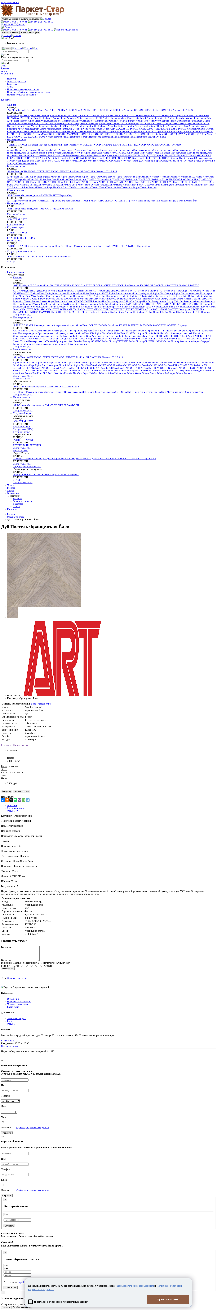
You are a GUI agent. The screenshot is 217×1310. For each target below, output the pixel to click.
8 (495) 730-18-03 (44, 21)
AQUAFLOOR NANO (24, 368)
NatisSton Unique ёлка (80, 187)
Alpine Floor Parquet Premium (155, 176)
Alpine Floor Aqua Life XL (90, 118)
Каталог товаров (15, 272)
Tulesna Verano (98, 187)
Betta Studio (38, 370)
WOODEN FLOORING (158, 144)
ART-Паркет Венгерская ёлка (60, 200)
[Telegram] (28, 800)
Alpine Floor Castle (93, 152)
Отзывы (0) (12, 810)
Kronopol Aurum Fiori (94, 131)
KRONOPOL (151, 110)
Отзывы (11, 1024)
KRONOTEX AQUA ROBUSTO (121, 134)
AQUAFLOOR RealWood (123, 179)
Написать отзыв (21, 745)
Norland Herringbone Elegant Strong (63, 136)
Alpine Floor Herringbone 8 (133, 118)
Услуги (4, 65)
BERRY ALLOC (65, 110)
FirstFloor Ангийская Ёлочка (189, 184)
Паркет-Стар (65, 195)
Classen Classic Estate (180, 123)
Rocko (15, 187)
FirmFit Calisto (130, 184)
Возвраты (12, 84)
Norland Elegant (117, 136)
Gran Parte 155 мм (51, 155)
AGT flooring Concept (76, 115)
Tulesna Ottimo (113, 187)
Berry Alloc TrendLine (105, 123)
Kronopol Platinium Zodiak (70, 131)
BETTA (40, 171)
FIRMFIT (64, 171)
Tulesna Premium (148, 187)
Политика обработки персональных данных (29, 92)
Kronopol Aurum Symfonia (20, 131)
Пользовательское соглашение (22, 94)
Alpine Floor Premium (38, 120)
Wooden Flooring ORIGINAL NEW (105, 160)
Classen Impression (200, 123)
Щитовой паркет (15, 224)
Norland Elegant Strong (136, 136)
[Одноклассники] (7, 800)
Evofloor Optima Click (47, 184)
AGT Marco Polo (161, 115)
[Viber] (19, 800)
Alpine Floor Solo (31, 179)
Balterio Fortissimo (65, 123)
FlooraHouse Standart (48, 126)
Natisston (101, 171)
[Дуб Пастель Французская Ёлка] (44, 606)
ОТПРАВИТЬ (10, 1287)
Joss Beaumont (126, 110)
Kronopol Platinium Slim (45, 131)
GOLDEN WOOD (91, 144)
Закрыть (6, 1307)
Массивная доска (15, 190)
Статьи (10, 86)
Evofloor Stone (83, 184)
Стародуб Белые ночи (172, 160)
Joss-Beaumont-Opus (194, 126)
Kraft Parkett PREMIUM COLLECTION (112, 158)
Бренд (10, 1021)
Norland (177, 110)
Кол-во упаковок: (10, 766)
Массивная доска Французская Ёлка (179, 200)
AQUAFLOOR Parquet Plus (28, 182)
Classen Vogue (30, 126)
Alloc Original (177, 115)
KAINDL (139, 110)
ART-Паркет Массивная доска (23, 195)
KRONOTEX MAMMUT (66, 134)
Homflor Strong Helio (152, 126)
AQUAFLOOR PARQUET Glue (135, 182)
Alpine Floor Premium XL (183, 176)
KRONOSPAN (88, 171)
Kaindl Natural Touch (99, 128)
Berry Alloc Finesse (125, 123)
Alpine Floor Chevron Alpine (75, 176)
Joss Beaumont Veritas (57, 128)
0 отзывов (6, 745)
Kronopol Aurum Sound (187, 131)
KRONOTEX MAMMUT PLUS (41, 312)
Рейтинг (5, 965)
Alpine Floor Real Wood (73, 179)
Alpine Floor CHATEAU (115, 152)
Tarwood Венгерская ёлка (199, 158)
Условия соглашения (17, 1004)
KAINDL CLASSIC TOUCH (124, 128)
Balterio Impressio (33, 123)
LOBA (31, 256)
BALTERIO (50, 110)
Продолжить (7, 969)
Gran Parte (107, 144)
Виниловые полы (16, 166)
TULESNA (111, 171)
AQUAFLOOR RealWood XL (150, 179)
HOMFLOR (111, 110)
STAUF (39, 256)
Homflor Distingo (118, 126)
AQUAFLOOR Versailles (97, 179)
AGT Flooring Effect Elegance (21, 115)
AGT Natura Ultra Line (98, 115)
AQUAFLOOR (28, 171)
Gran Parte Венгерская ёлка (74, 155)
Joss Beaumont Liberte (36, 128)
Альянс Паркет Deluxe (18, 150)
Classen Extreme (15, 126)
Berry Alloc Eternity (145, 123)
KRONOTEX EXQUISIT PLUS (30, 136)
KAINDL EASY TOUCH (174, 128)
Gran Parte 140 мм (33, 155)
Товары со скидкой (16, 1018)
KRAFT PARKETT (123, 144)
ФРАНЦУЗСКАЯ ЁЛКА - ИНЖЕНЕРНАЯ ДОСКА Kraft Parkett (53, 338)
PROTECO (187, 110)
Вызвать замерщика (30, 19)
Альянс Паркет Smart (103, 150)
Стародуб (176, 144)
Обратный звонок (10, 19)
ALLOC (26, 110)
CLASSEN (80, 110)
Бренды (5, 68)
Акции (4, 71)
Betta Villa (19, 184)
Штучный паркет (16, 227)
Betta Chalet (30, 184)
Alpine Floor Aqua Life (65, 118)
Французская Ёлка (16, 978)
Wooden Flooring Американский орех (142, 160)
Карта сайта (13, 1007)
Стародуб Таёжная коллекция (22, 163)
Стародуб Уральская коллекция (199, 160)
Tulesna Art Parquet (130, 187)
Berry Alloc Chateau (84, 123)
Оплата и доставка (16, 81)
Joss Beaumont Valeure (30, 304)
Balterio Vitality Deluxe (172, 120)
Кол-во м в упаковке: (12, 772)
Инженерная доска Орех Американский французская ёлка (36, 152)
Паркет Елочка (14, 240)
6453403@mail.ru (16, 24)
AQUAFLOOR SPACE (163, 182)
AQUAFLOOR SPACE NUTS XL (192, 182)
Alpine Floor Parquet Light (128, 176)
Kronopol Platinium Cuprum (200, 128)
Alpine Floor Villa (75, 152)
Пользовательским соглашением (135, 1285)
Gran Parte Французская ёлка (103, 155)
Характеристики (15, 808)
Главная (11, 514)
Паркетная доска (15, 203)
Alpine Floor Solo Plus (50, 179)
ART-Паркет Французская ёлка (91, 200)
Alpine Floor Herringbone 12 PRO (65, 120)
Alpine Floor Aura (111, 118)
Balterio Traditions (119, 120)
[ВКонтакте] (3, 800)
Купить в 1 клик (21, 791)
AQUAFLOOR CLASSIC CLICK (59, 182)
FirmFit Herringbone (165, 184)
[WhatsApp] (23, 800)
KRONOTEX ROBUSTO (33, 309)
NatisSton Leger (45, 187)
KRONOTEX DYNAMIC (177, 134)
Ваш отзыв (6, 960)
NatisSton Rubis (61, 187)
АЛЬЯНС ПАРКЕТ (49, 195)
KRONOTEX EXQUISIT (92, 134)
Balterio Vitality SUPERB (25, 298)
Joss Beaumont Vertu (78, 128)
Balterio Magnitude (193, 120)
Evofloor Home (115, 184)
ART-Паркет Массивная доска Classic (26, 200)
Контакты (6, 99)
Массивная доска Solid (149, 200)
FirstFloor (75, 171)
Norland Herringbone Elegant (95, 136)
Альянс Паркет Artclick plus (44, 150)
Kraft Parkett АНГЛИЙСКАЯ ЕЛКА (175, 155)
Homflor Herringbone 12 (97, 126)
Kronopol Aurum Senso (116, 131)
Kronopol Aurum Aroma (164, 131)
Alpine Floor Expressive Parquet (45, 176)
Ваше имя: (6, 947)
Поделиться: (7, 797)
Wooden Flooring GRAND (48, 160)
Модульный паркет (16, 214)
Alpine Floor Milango (17, 120)
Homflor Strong (134, 126)
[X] (11, 800)
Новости (11, 78)
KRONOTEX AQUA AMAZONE (36, 134)
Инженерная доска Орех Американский (134, 150)
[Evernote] (15, 800)
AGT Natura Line (118, 115)
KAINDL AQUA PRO (150, 128)
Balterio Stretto (49, 123)
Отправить (9, 1226)
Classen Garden (162, 123)
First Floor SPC (40, 373)
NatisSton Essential (28, 187)
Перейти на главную (22, 1307)
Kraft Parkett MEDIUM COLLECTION (137, 155)
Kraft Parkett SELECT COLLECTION (151, 158)
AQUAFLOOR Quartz (87, 182)
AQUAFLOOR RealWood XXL (181, 179)
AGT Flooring (14, 110)
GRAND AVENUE (16, 118)
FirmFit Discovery (146, 184)
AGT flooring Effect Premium (50, 115)
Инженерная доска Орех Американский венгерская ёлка (183, 150)
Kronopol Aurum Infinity (140, 131)
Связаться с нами (9, 1046)
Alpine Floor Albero (177, 118)
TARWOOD (139, 144)
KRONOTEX (165, 110)
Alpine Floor (37, 110)
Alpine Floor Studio (136, 152)
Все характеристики (41, 703)
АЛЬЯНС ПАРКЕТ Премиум (122, 200)
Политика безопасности (19, 1001)
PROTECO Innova (157, 136)
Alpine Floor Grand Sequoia (102, 176)
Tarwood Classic (178, 158)
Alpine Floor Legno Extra (199, 118)
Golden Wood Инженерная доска (162, 152)
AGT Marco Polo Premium (140, 115)
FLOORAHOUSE (95, 110)
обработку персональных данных (32, 1127)
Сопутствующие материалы (21, 251)
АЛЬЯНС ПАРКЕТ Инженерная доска (27, 144)
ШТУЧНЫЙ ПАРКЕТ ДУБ (21, 238)
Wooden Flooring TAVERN (74, 160)
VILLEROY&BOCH (62, 208)
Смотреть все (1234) (23, 314)
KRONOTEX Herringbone (151, 134)
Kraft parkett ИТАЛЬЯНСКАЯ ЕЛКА (73, 158)
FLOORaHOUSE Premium (72, 126)
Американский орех (58, 144)
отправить (6, 1133)
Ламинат (11, 104)
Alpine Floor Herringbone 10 (96, 120)
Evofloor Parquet (99, 184)
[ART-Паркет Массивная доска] (62, 695)
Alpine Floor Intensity (157, 118)
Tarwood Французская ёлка (21, 160)
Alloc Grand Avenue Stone (196, 115)
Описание (12, 805)
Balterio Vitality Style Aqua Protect (144, 120)
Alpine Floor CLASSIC (18, 176)
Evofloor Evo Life (67, 184)
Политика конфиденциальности (23, 89)
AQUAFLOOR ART (109, 182)
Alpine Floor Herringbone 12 (40, 118)
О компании (7, 73)
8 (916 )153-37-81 (18, 21)
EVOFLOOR (52, 171)
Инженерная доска (16, 139)
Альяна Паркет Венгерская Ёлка (75, 150)
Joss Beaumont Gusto (173, 126)
